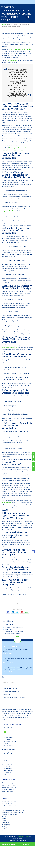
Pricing (4, 816)
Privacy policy (6, 825)
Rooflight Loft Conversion (9, 806)
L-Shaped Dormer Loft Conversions (13, 810)
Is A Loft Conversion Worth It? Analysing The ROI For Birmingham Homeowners (17, 669)
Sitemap (4, 831)
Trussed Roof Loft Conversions (11, 808)
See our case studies (33, 466)
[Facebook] (33, 551)
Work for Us (5, 822)
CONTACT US (33, 457)
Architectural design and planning (14, 697)
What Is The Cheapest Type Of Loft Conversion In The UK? (17, 660)
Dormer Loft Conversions (11, 692)
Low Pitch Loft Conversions (10, 814)
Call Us (27, 844)
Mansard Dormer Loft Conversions (12, 812)
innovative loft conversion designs (20, 49)
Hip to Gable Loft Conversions (11, 804)
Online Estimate (9, 844)
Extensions (6, 694)
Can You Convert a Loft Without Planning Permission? (15, 650)
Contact (4, 820)
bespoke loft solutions (9, 211)
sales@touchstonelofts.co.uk (14, 627)
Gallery (4, 818)
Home (4, 24)
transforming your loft (9, 347)
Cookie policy (6, 827)
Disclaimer (5, 829)
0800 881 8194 (13, 60)
